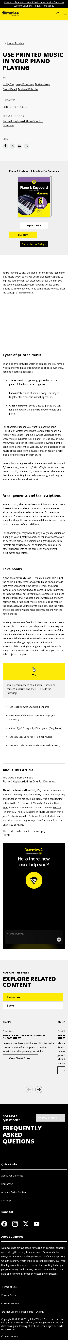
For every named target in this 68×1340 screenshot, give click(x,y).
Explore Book (34, 225)
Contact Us (7, 1183)
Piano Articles (15, 43)
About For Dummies (12, 1175)
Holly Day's (37, 790)
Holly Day (8, 84)
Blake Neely (42, 84)
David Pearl (10, 89)
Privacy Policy (8, 1295)
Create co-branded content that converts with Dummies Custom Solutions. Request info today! (34, 4)
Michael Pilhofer (28, 89)
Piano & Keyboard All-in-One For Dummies (23, 123)
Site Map (6, 1200)
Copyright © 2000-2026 (13, 1319)
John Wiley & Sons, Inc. (42, 1319)
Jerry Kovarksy (25, 84)
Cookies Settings (10, 1303)
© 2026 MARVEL (10, 1336)
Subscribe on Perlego (34, 244)
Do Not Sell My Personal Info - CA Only (22, 1311)
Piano (6, 835)
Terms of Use (9, 1286)
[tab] (33, 997)
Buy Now (23, 234)
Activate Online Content (14, 1192)
